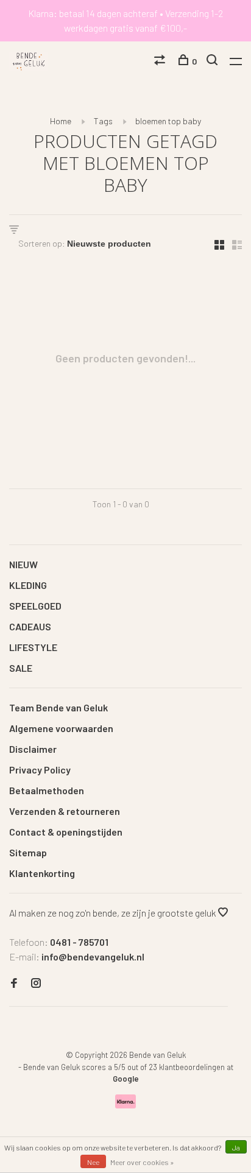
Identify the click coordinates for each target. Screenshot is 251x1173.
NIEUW (23, 564)
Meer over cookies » (142, 1162)
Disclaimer (33, 749)
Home (60, 121)
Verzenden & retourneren (64, 811)
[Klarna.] (125, 1104)
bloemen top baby (168, 121)
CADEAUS (30, 626)
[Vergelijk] (161, 61)
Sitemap (28, 852)
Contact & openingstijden (65, 831)
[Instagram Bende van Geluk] (36, 983)
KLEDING (28, 585)
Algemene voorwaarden (61, 728)
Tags (103, 121)
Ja (236, 1147)
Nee (93, 1162)
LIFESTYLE (33, 647)
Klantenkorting (42, 873)
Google (126, 1078)
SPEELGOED (35, 605)
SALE (20, 668)
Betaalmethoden (46, 790)
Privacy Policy (40, 769)
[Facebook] (14, 983)
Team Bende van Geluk (58, 707)
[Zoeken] (214, 61)
